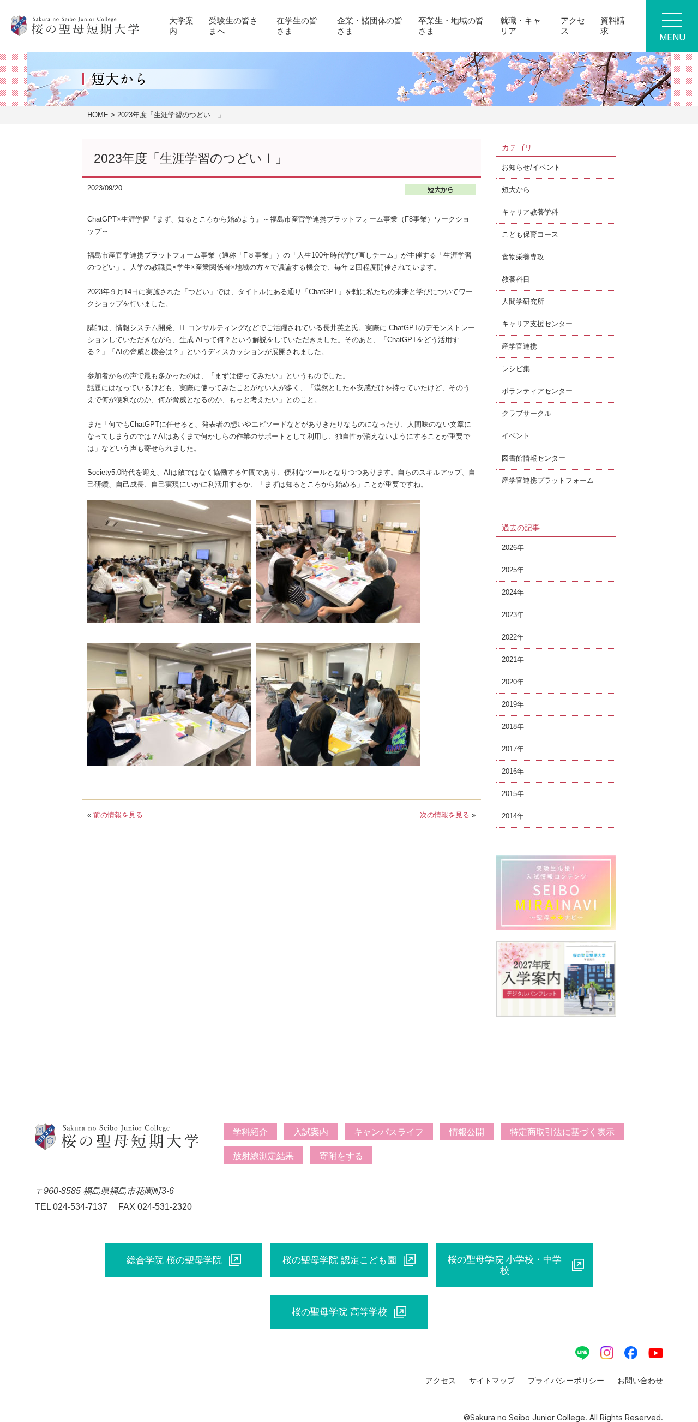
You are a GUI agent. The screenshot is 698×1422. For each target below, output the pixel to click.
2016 (509, 771)
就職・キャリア (520, 25)
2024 (509, 592)
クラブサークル (526, 413)
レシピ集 (516, 369)
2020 (509, 682)
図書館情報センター (533, 458)
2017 (509, 749)
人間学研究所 (523, 301)
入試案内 (310, 1132)
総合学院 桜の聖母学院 (174, 1260)
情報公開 (466, 1132)
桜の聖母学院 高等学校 (339, 1312)
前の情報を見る (118, 815)
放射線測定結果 (263, 1156)
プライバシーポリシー (566, 1380)
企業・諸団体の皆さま (369, 25)
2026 (509, 547)
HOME (98, 115)
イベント (516, 436)
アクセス (573, 25)
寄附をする (341, 1156)
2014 (509, 816)
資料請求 (612, 25)
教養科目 (516, 279)
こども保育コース (530, 234)
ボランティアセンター (537, 391)
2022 (509, 637)
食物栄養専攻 (523, 257)
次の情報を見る (445, 815)
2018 (509, 726)
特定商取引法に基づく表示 (562, 1132)
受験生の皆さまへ (233, 25)
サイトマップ (492, 1380)
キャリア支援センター (537, 324)
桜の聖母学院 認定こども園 (339, 1260)
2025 (509, 570)
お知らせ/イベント (531, 167)
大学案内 (181, 25)
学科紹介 (250, 1132)
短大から (516, 190)
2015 (509, 794)
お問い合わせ (640, 1380)
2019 (509, 704)
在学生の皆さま (296, 25)
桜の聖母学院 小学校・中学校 (505, 1264)
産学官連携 (519, 346)
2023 (509, 615)
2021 (509, 659)
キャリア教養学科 (530, 212)
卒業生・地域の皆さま (451, 25)
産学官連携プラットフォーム (548, 480)
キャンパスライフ (389, 1132)
